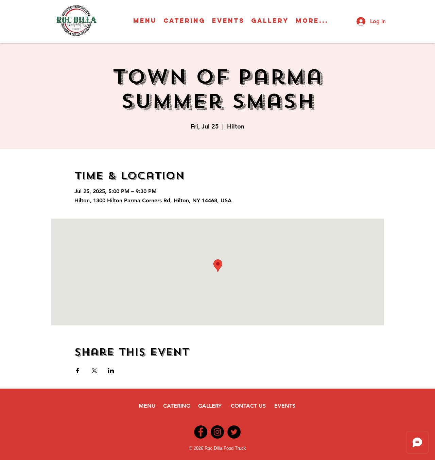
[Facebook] (200, 432)
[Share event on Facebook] (77, 370)
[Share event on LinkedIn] (111, 370)
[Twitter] (234, 432)
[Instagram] (217, 432)
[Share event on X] (94, 370)
